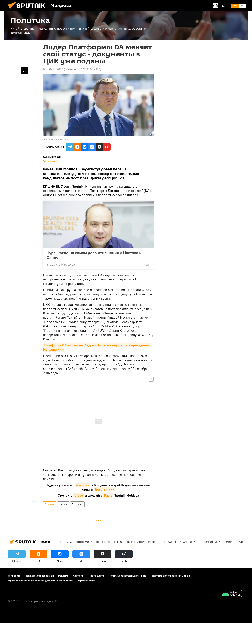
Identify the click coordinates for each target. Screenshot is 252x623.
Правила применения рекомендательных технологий (40, 580)
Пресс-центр (96, 575)
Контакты (78, 575)
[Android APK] (231, 594)
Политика (49, 504)
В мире (228, 541)
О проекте (14, 575)
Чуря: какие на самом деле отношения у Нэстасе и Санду (94, 255)
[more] (148, 265)
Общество (103, 541)
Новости (63, 504)
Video (78, 495)
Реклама (63, 575)
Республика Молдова (129, 541)
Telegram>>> (104, 489)
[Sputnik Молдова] (28, 10)
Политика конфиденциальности (127, 575)
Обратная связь (86, 580)
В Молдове (77, 504)
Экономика (84, 541)
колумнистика (209, 541)
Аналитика (187, 541)
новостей (82, 485)
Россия (153, 541)
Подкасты (169, 541)
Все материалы (50, 161)
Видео (241, 541)
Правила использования (39, 575)
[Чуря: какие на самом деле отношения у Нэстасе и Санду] (98, 224)
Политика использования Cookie (170, 575)
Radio (108, 495)
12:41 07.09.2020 (53, 69)
